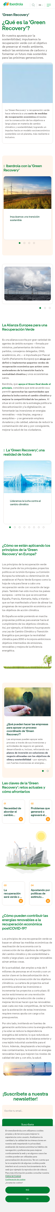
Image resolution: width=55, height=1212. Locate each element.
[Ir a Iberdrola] (14, 4)
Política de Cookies (12, 1176)
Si (28, 1199)
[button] (19, 243)
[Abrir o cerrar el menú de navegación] (49, 5)
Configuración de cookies (15, 1179)
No (27, 1190)
